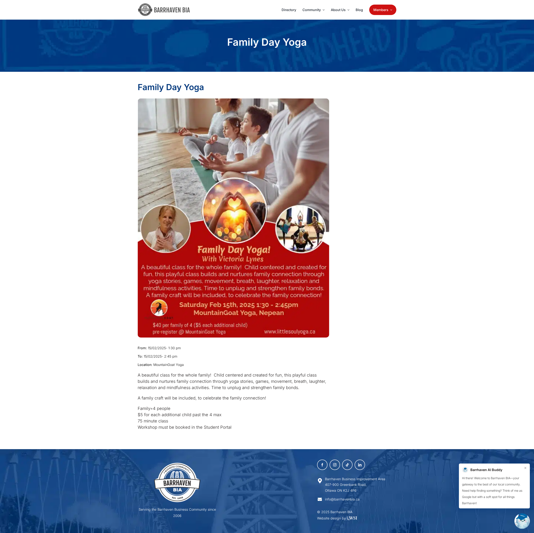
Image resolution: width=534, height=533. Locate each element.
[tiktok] (347, 465)
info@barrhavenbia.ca (342, 499)
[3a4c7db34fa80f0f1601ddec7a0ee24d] (166, 5)
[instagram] (335, 465)
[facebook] (322, 465)
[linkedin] (360, 465)
